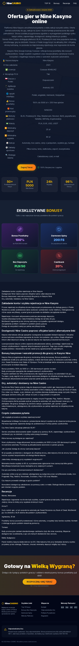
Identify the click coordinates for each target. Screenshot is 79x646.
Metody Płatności (27, 616)
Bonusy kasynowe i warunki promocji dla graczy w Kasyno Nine (27, 296)
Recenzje (66, 3)
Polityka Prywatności (48, 613)
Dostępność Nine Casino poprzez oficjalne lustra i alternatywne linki (28, 294)
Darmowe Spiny (26, 613)
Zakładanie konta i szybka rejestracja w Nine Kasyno (22, 291)
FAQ (75, 3)
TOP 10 (47, 3)
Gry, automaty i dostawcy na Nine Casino (18, 299)
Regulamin (44, 616)
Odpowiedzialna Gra (48, 610)
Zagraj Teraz (27, 167)
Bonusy (57, 3)
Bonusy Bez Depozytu (29, 610)
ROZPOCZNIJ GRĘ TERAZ (39, 582)
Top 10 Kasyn (26, 607)
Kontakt (43, 607)
